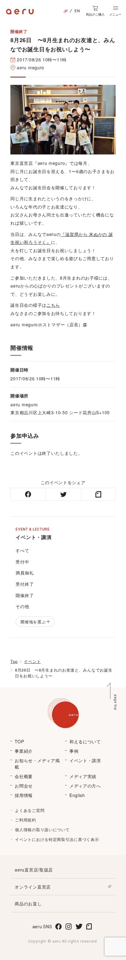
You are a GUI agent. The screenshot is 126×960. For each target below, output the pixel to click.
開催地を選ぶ (33, 622)
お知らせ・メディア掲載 (37, 763)
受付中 (22, 562)
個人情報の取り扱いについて (42, 829)
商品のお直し (28, 903)
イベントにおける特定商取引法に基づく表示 (57, 839)
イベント (32, 661)
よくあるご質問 (29, 810)
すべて (22, 550)
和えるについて (85, 741)
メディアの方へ (85, 786)
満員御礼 (25, 573)
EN (77, 11)
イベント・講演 (85, 760)
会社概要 (24, 776)
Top (13, 661)
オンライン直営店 (33, 887)
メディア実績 (82, 776)
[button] (115, 11)
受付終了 (25, 584)
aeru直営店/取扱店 (34, 870)
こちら (53, 305)
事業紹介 (24, 751)
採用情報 (24, 795)
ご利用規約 (25, 820)
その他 (22, 606)
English (77, 795)
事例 (73, 751)
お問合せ (24, 786)
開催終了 (25, 595)
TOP (19, 741)
